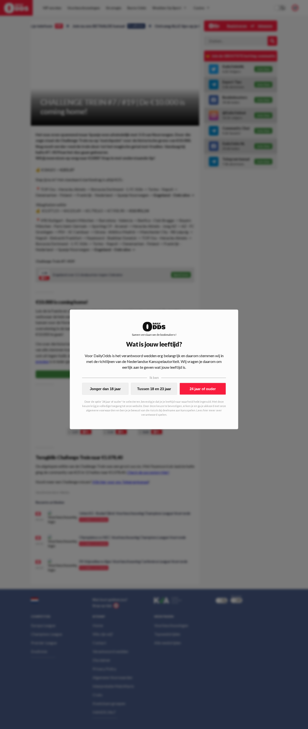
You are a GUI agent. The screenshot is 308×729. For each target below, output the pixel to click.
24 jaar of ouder (203, 389)
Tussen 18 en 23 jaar (154, 389)
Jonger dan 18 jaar (105, 389)
